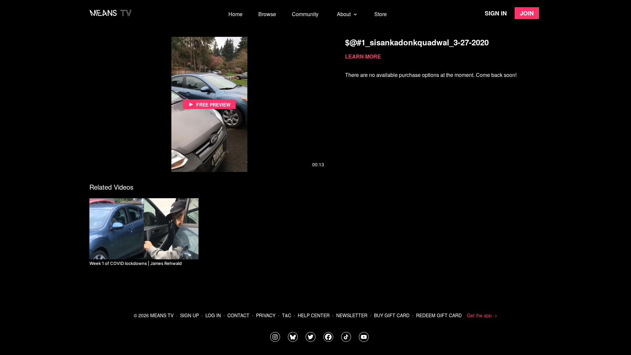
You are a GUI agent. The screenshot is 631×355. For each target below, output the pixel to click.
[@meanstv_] (346, 337)
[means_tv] (275, 337)
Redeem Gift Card (439, 315)
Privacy (265, 315)
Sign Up (189, 315)
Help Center (314, 315)
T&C (286, 315)
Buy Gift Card (391, 315)
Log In (213, 315)
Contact (238, 315)
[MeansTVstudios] (293, 337)
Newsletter (351, 315)
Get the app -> (482, 315)
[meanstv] (328, 337)
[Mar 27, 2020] (144, 228)
